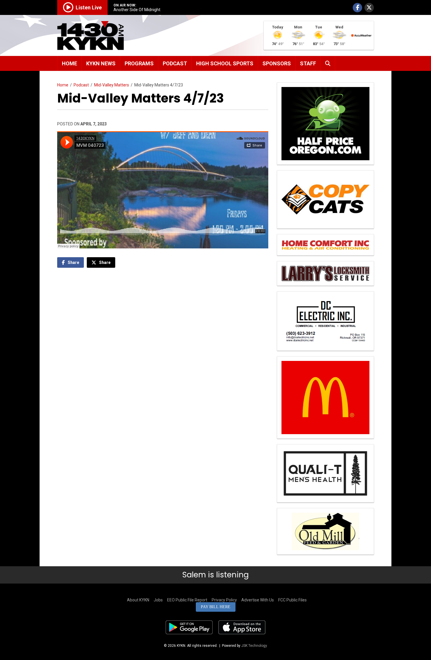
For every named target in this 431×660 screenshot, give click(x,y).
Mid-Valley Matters (111, 85)
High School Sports (224, 63)
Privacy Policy (224, 600)
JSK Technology (254, 646)
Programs (139, 63)
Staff (308, 63)
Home (69, 63)
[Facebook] (357, 7)
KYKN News (101, 63)
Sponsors (276, 63)
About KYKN (138, 600)
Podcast (175, 63)
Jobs (158, 600)
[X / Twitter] (369, 7)
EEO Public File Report (187, 600)
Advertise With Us (257, 600)
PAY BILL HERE (215, 607)
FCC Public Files (292, 600)
